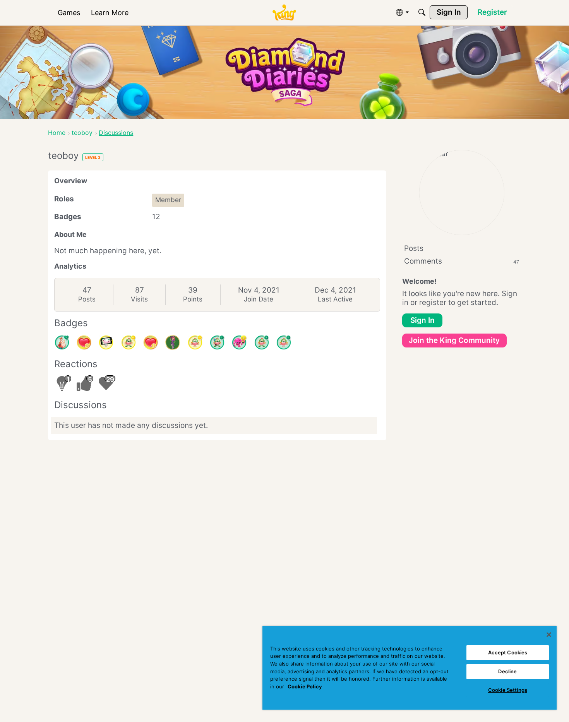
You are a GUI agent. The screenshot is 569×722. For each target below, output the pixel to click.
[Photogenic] (106, 342)
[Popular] (62, 342)
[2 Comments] (261, 342)
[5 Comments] (217, 342)
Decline (507, 671)
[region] (409, 668)
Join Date (258, 299)
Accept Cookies (508, 652)
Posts (87, 299)
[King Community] (284, 12)
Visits (139, 299)
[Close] (549, 634)
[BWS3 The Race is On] (172, 342)
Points (192, 299)
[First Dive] (283, 342)
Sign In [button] (422, 320)
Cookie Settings (507, 690)
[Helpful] (239, 342)
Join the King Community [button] (454, 340)
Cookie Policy (305, 686)
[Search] (422, 12)
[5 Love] (150, 342)
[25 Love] (84, 342)
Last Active (335, 299)
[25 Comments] (128, 342)
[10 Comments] (195, 342)
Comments (461, 261)
